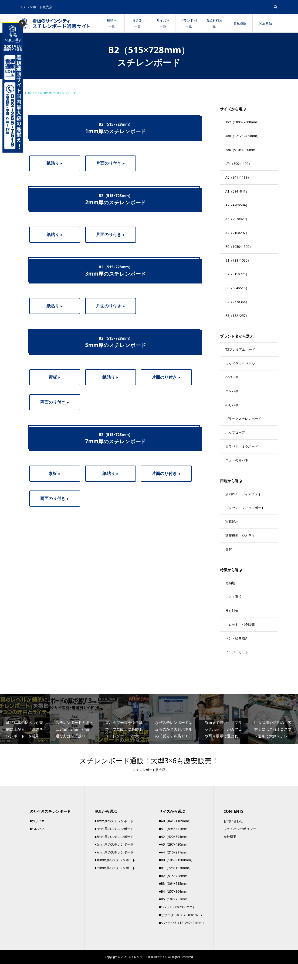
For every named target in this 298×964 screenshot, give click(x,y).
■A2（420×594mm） (174, 836)
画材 (228, 549)
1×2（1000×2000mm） (242, 122)
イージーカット (236, 652)
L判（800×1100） (238, 163)
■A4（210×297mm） (174, 852)
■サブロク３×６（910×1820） (181, 915)
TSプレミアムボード (240, 349)
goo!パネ (232, 377)
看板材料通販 (214, 23)
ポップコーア (235, 432)
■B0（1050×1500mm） (176, 860)
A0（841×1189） (238, 177)
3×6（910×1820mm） (241, 150)
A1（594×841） (237, 191)
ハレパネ (231, 391)
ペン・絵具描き (236, 638)
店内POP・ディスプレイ (243, 494)
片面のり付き (110, 163)
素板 (55, 377)
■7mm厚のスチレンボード (114, 852)
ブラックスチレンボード (243, 418)
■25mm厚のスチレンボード (115, 868)
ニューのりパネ (236, 460)
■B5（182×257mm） (174, 899)
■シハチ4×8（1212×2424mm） (182, 922)
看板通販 (239, 23)
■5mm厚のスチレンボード (114, 844)
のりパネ (231, 405)
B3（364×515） (237, 288)
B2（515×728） (237, 274)
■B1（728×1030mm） (175, 868)
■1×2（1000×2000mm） (177, 907)
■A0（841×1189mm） (175, 821)
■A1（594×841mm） (174, 828)
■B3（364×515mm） (174, 883)
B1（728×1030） (238, 260)
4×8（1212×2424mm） (242, 136)
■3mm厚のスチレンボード (114, 836)
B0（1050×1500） (239, 246)
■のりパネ (37, 821)
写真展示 (231, 521)
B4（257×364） (237, 302)
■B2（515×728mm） (174, 876)
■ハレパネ (37, 828)
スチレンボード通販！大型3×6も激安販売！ (149, 760)
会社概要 (230, 836)
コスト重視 (233, 596)
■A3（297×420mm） (174, 844)
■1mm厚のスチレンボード (114, 821)
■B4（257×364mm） (174, 891)
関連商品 (265, 23)
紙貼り (55, 163)
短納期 (230, 583)
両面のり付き (54, 402)
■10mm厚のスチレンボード (115, 860)
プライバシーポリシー (240, 828)
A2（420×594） (237, 205)
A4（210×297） (237, 233)
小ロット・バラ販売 (240, 624)
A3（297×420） (237, 219)
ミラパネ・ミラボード (241, 446)
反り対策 (231, 610)
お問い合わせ (233, 821)
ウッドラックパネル (240, 363)
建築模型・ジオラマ (240, 535)
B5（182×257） (237, 315)
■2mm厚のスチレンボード (114, 828)
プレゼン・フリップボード (244, 507)
